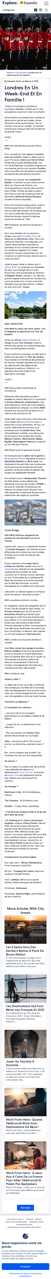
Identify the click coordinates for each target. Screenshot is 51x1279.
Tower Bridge (11, 569)
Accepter (25, 1266)
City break (21, 72)
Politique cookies (36, 1222)
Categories (9, 10)
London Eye (29, 422)
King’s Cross (13, 775)
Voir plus (25, 1207)
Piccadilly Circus (29, 236)
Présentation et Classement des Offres (24, 1227)
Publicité (29, 1219)
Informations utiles (24, 1224)
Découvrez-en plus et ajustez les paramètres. (25, 1274)
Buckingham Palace (15, 458)
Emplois (38, 1219)
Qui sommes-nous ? (15, 1219)
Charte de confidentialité (16, 1222)
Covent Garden (29, 340)
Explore (10, 72)
